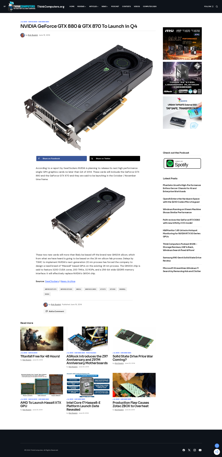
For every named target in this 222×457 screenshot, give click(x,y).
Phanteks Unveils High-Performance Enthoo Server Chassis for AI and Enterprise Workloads (182, 188)
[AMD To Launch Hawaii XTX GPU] (41, 385)
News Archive (68, 281)
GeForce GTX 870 (51, 289)
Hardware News (43, 22)
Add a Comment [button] (56, 311)
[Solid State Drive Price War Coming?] (134, 339)
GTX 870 (103, 289)
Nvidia (47, 294)
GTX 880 (112, 289)
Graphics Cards (90, 289)
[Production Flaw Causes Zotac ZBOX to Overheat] (134, 385)
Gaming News (32, 22)
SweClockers (52, 281)
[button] (4, 6)
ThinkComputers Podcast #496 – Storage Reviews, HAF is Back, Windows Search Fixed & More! (180, 247)
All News (24, 22)
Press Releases (91, 353)
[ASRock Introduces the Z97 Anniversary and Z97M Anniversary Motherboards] (88, 339)
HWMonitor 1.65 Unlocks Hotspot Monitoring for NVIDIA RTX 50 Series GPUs (181, 233)
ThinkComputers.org (50, 6)
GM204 (78, 289)
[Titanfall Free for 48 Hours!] (41, 339)
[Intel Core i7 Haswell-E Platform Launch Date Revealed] (88, 385)
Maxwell (122, 289)
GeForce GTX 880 (66, 289)
